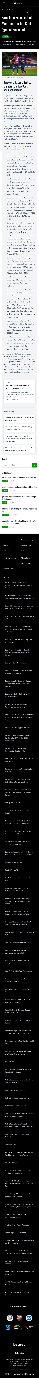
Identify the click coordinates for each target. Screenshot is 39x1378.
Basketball (5, 515)
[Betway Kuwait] (19, 3)
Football (9, 10)
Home (3, 10)
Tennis (4, 502)
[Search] (34, 465)
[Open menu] (4, 3)
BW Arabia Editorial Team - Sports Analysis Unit (20, 41)
